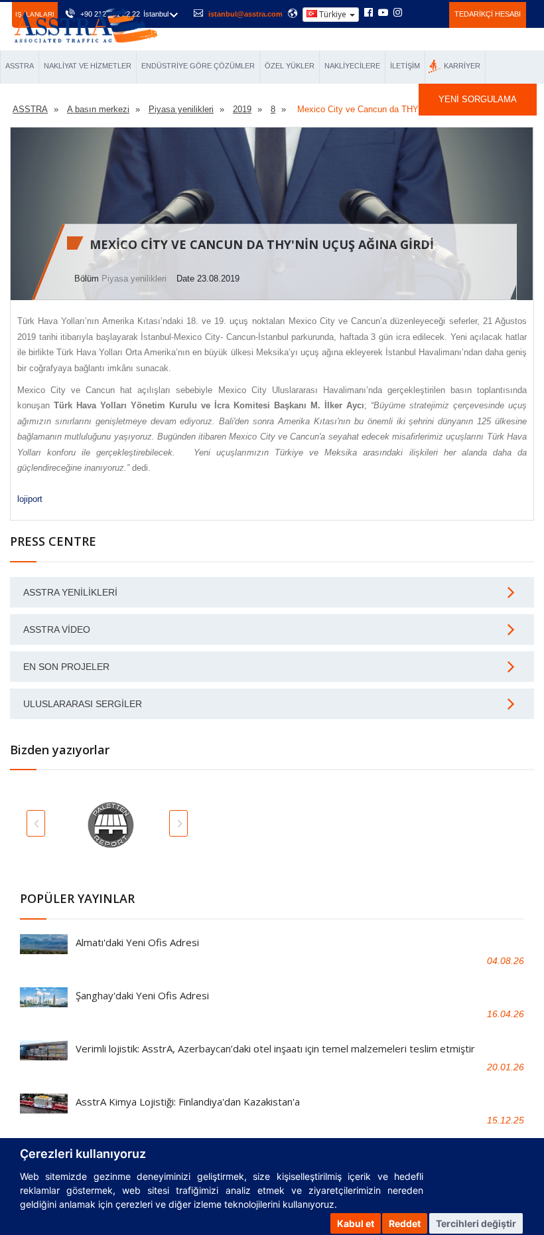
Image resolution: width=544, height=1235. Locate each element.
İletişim (405, 66)
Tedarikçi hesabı (487, 14)
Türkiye (332, 14)
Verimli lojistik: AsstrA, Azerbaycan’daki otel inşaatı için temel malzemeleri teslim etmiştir (275, 1048)
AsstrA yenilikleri (70, 592)
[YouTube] (383, 13)
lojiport (29, 499)
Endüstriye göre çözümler (198, 66)
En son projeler (66, 666)
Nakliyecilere (352, 66)
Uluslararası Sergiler (82, 704)
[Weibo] (413, 13)
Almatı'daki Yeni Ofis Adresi (137, 942)
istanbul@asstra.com (245, 14)
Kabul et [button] (355, 1223)
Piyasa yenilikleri (134, 279)
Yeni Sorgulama (478, 99)
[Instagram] (397, 13)
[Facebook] (368, 13)
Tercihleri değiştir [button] (476, 1223)
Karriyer (462, 66)
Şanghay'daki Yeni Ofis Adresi (142, 995)
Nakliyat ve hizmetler (87, 66)
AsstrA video (56, 629)
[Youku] (431, 13)
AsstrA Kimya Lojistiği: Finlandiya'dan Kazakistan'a (188, 1101)
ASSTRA (19, 66)
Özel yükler (289, 66)
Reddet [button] (405, 1223)
